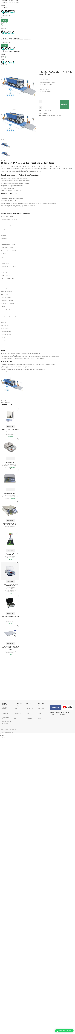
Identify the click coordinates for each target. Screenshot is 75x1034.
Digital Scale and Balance (10, 433)
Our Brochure (29, 718)
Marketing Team (17, 706)
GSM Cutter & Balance (10, 589)
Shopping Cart (41, 708)
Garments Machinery (6, 721)
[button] (10, 426)
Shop (39, 706)
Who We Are (29, 706)
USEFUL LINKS (41, 703)
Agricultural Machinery (4, 707)
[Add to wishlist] (17, 409)
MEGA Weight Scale (10, 558)
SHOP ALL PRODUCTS (4, 704)
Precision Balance (15, 465)
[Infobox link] (37, 366)
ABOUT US (28, 703)
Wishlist (39, 718)
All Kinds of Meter (6, 711)
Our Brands (28, 716)
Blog (15, 718)
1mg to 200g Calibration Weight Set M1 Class (10, 617)
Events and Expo (17, 713)
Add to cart (64, 104)
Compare (16, 711)
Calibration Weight (10, 621)
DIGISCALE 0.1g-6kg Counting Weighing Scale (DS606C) (10, 524)
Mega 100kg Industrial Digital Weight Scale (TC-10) (10, 553)
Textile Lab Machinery (10, 587)
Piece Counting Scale (6, 465)
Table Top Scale (14, 497)
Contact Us (40, 713)
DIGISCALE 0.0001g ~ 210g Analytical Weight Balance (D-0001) (10, 430)
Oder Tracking (17, 716)
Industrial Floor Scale (10, 652)
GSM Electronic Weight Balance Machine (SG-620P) (10, 585)
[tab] (29, 159)
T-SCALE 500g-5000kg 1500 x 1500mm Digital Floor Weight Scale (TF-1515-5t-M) (10, 648)
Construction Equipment (5, 714)
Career (27, 713)
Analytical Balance (10, 434)
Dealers (15, 708)
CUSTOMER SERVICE (18, 703)
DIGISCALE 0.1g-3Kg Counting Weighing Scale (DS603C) (10, 492)
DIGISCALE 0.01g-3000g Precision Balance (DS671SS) (10, 461)
